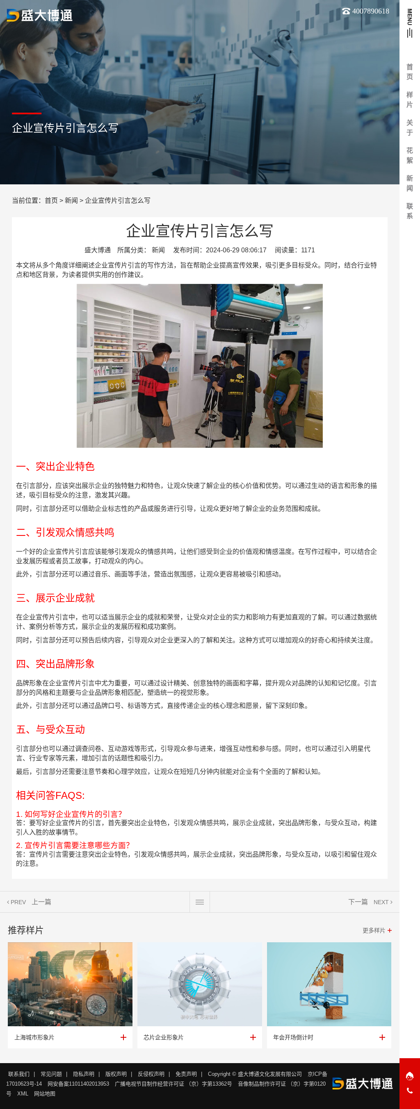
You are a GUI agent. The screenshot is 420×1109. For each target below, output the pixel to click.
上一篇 (41, 901)
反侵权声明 (151, 1074)
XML (22, 1094)
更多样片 (374, 930)
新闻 (71, 200)
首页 (51, 200)
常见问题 (51, 1074)
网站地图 (44, 1094)
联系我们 (19, 1074)
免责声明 (186, 1074)
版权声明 (116, 1074)
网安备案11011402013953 (78, 1084)
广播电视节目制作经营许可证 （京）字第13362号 (173, 1084)
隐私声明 (83, 1074)
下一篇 (358, 901)
